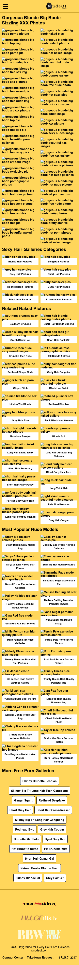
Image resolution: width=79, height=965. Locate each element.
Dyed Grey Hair (55, 839)
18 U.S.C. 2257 (67, 957)
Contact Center (12, 957)
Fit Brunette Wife (55, 849)
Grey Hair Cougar (52, 829)
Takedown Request (40, 957)
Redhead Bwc (24, 829)
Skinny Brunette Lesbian (39, 781)
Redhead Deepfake (52, 800)
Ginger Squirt (23, 800)
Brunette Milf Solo (26, 839)
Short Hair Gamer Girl (39, 858)
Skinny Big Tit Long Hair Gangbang (39, 820)
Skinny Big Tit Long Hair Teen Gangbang (39, 791)
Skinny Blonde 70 (28, 878)
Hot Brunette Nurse (25, 849)
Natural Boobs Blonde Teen (39, 868)
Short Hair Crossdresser (53, 810)
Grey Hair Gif (55, 878)
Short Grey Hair (20, 810)
